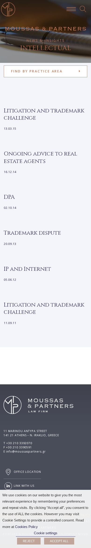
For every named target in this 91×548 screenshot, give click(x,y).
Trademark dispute (32, 233)
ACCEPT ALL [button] (59, 541)
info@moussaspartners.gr (26, 451)
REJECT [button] (29, 541)
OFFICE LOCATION (27, 472)
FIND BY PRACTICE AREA (37, 71)
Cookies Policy (26, 527)
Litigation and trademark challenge (44, 114)
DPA (9, 197)
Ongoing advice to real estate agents (40, 157)
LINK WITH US (23, 486)
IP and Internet (27, 269)
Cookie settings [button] (45, 533)
